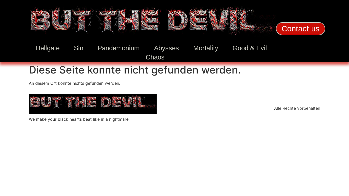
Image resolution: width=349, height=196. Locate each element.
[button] (300, 28)
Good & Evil (249, 48)
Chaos (155, 57)
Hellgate (48, 48)
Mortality (205, 48)
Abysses (166, 48)
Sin (78, 48)
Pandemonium (119, 48)
